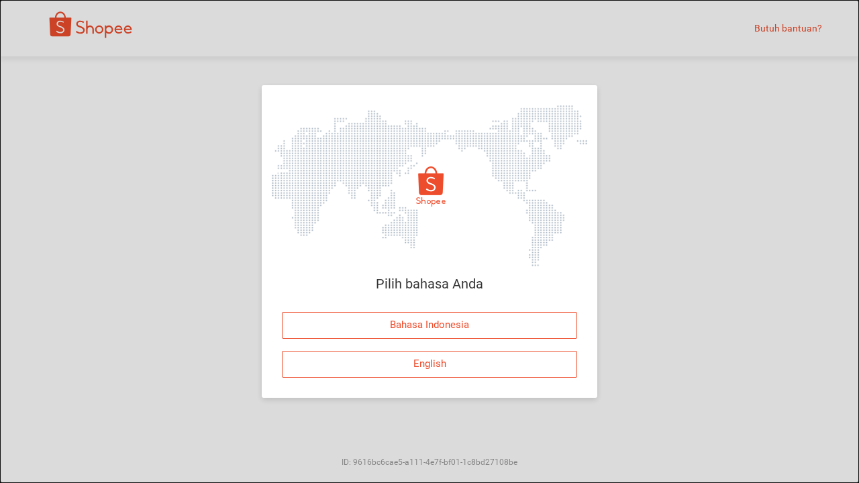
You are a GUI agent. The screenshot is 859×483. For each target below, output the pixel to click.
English (429, 364)
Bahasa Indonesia (429, 325)
